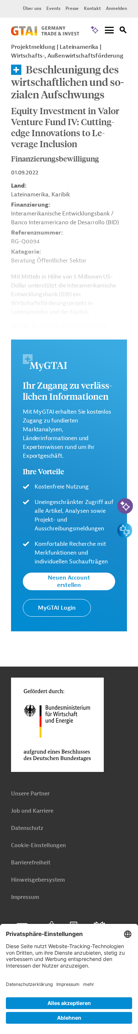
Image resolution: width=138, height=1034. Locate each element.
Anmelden (116, 8)
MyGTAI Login (57, 608)
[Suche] (123, 31)
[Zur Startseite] (45, 33)
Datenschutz (27, 828)
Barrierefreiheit (30, 862)
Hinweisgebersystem (38, 880)
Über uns (32, 8)
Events (53, 8)
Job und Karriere (32, 811)
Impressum (25, 897)
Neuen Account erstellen (69, 581)
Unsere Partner (30, 793)
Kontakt (92, 8)
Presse (72, 8)
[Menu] (109, 30)
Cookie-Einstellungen (38, 845)
